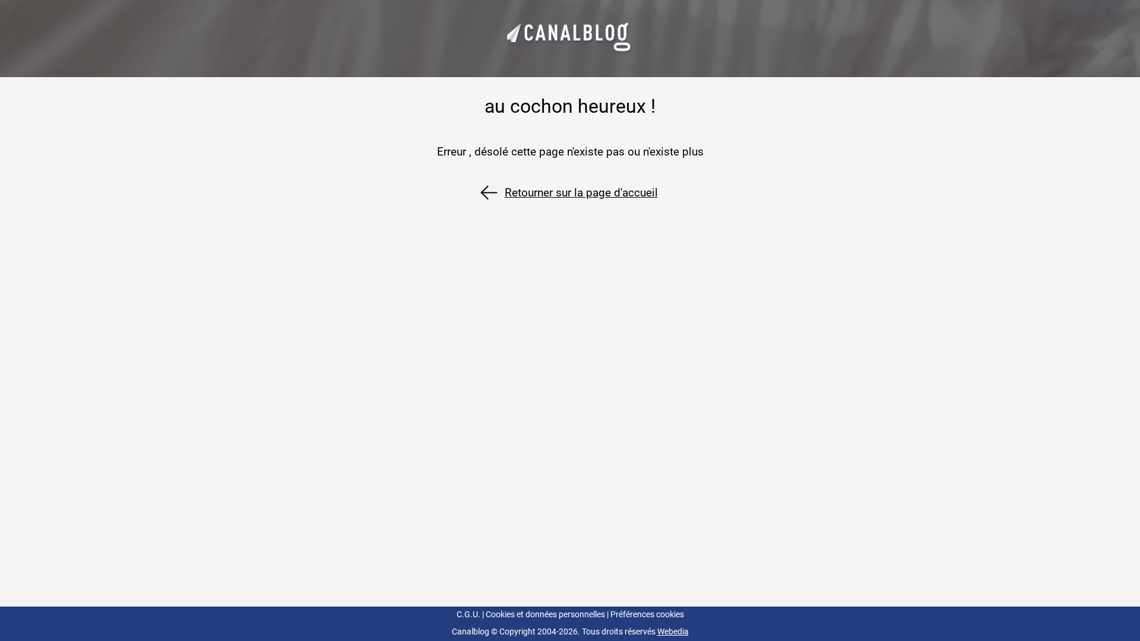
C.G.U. (468, 615)
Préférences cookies (647, 615)
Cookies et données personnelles (545, 615)
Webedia (673, 632)
